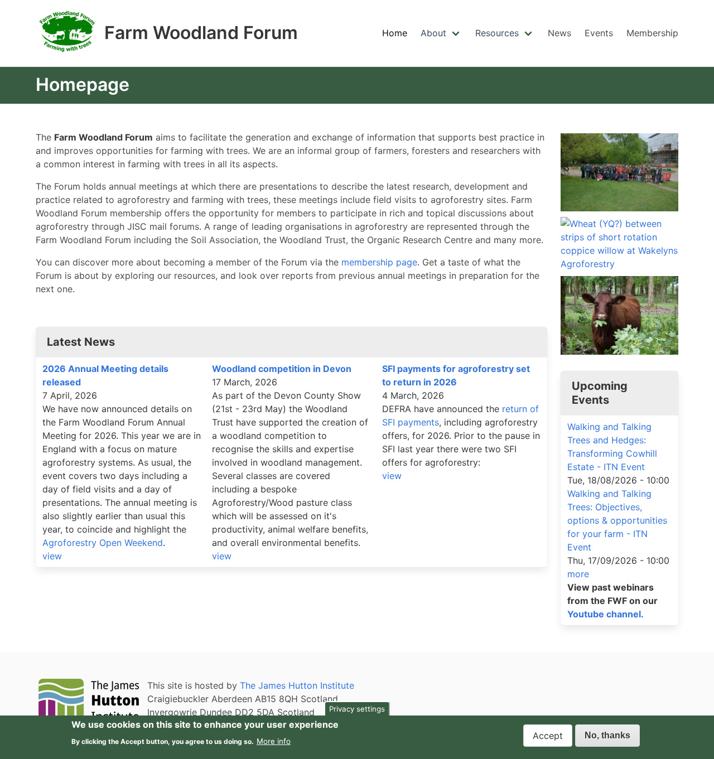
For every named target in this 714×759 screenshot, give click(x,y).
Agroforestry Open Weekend (102, 542)
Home (394, 32)
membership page (379, 262)
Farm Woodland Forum (201, 33)
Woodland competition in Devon (281, 368)
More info (274, 740)
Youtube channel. (605, 614)
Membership (652, 32)
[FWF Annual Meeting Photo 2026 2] (619, 172)
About (433, 32)
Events (599, 32)
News (559, 32)
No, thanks (607, 735)
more (578, 573)
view (52, 556)
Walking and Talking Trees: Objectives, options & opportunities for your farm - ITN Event (617, 520)
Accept (548, 735)
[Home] (68, 54)
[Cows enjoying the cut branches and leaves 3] (619, 315)
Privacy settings (357, 708)
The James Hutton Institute (297, 685)
